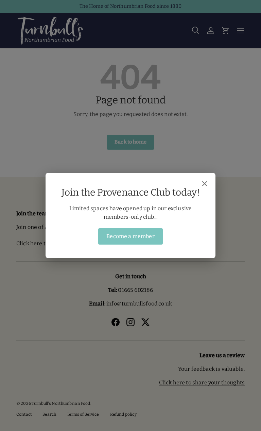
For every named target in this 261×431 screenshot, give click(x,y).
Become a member (130, 236)
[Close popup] (204, 184)
